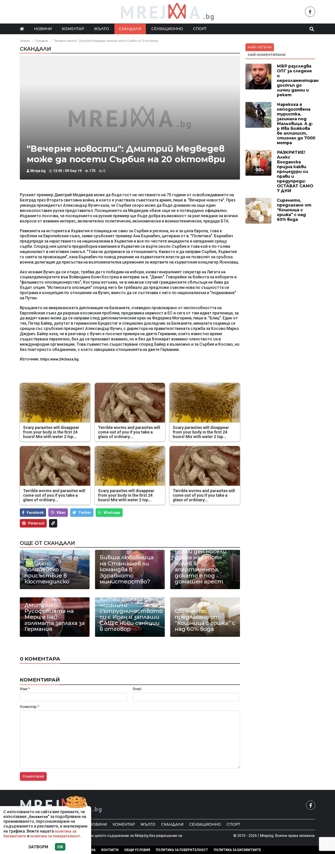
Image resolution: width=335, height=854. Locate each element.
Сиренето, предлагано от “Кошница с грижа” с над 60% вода (205, 620)
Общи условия (137, 850)
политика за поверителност (55, 836)
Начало (24, 40)
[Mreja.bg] (61, 805)
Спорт (200, 29)
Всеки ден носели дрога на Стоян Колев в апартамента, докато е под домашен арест (201, 566)
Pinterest (36, 523)
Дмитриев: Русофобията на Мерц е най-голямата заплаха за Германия (54, 617)
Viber (61, 512)
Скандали (130, 29)
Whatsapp (111, 512)
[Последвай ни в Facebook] (310, 12)
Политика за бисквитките (237, 850)
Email (137, 689)
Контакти (110, 850)
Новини (43, 29)
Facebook (35, 512)
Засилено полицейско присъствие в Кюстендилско (46, 573)
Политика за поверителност (182, 850)
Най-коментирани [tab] (267, 55)
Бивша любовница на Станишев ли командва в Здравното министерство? (127, 569)
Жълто (101, 29)
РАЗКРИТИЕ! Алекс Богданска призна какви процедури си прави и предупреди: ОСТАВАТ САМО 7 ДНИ (295, 171)
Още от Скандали (47, 543)
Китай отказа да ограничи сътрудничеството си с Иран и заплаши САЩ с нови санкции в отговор (130, 614)
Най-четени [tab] (260, 47)
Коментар (73, 29)
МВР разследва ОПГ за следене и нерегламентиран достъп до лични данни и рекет (298, 80)
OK (60, 846)
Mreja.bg (38, 171)
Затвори (38, 846)
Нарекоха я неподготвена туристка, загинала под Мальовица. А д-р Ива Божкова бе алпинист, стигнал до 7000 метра (296, 123)
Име (25, 689)
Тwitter (84, 512)
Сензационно (167, 29)
